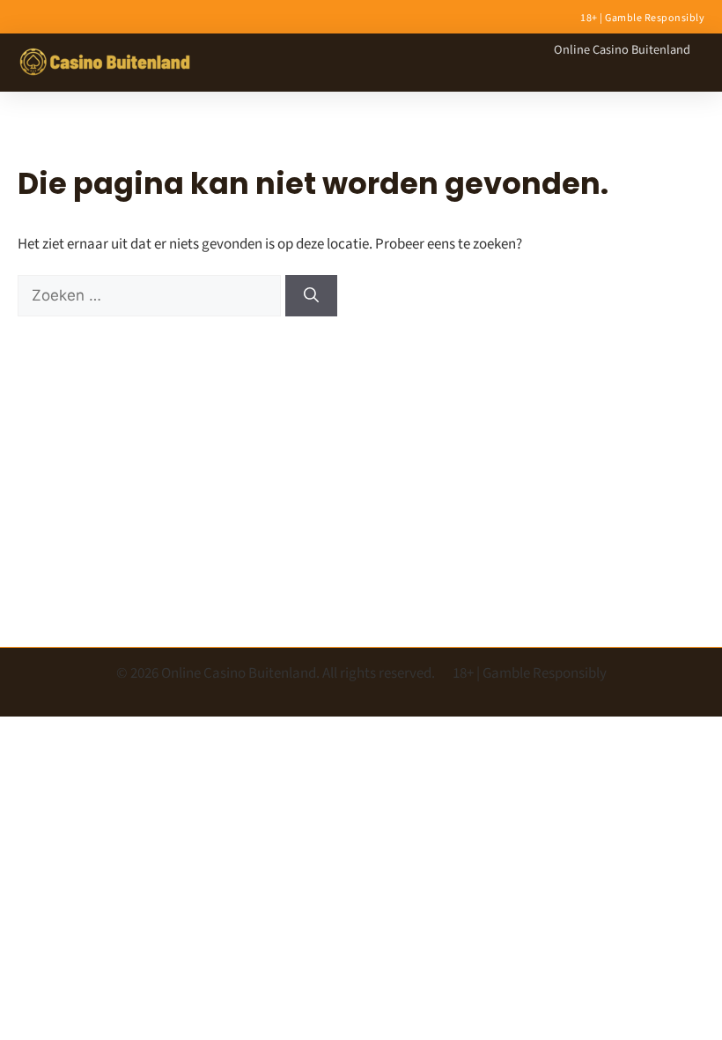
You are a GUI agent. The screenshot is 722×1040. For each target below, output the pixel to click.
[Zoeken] (311, 296)
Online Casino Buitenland (622, 50)
